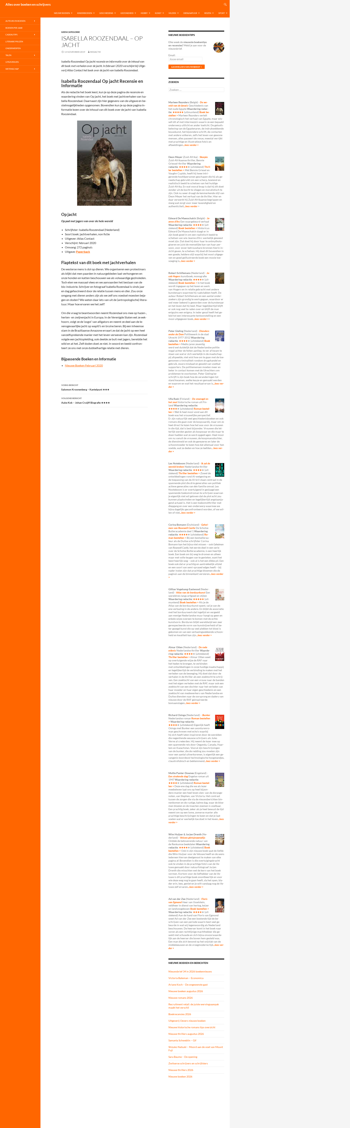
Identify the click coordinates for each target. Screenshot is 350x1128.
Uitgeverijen (12, 62)
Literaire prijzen (14, 41)
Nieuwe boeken (62, 13)
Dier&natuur (190, 13)
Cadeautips (11, 34)
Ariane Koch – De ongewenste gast (188, 984)
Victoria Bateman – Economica (185, 978)
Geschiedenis (106, 13)
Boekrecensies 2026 (179, 1014)
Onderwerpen (13, 48)
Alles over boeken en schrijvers (28, 4)
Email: (172, 55)
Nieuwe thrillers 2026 (180, 1069)
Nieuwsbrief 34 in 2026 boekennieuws (190, 971)
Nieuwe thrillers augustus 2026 (186, 1033)
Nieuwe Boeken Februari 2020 (84, 365)
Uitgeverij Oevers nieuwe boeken (187, 1020)
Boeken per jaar (13, 28)
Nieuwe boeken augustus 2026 (185, 991)
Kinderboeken (84, 13)
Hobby (144, 13)
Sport (221, 13)
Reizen (207, 13)
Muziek (172, 13)
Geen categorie (70, 32)
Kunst (158, 13)
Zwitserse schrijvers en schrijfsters (188, 1063)
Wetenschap (12, 69)
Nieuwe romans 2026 (180, 997)
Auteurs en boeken (15, 21)
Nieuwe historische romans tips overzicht (191, 1027)
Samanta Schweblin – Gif (182, 1040)
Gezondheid (126, 13)
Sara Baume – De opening (182, 1056)
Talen (8, 55)
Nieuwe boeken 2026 (180, 1076)
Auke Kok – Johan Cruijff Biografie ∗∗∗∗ (85, 400)
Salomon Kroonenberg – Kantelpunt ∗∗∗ (85, 387)
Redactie (95, 52)
